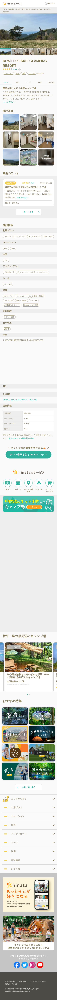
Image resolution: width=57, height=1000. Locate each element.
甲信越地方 (10, 9)
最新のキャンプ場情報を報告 (21, 438)
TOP (4, 9)
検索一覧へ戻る (28, 787)
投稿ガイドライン (11, 984)
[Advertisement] (28, 542)
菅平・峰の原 (26, 9)
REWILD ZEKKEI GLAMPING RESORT (20, 400)
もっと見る (40, 73)
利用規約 (22, 981)
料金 (40, 82)
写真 (17, 82)
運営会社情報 (10, 981)
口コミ (28, 82)
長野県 (18, 9)
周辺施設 (51, 82)
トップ (5, 82)
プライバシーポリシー (38, 981)
